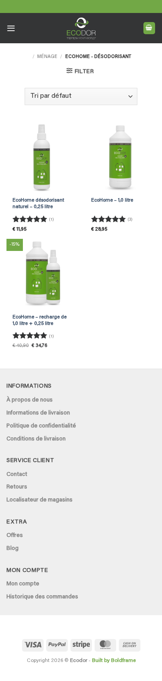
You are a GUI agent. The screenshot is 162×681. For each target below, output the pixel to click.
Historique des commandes (42, 597)
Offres (14, 536)
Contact (16, 475)
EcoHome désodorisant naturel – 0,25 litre (38, 203)
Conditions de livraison (36, 439)
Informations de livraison (38, 413)
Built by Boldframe (114, 660)
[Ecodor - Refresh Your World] (81, 30)
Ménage (47, 57)
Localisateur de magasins (39, 500)
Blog (12, 549)
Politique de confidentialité (41, 426)
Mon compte (22, 584)
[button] (11, 28)
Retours (16, 487)
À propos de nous (29, 400)
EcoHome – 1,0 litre (112, 200)
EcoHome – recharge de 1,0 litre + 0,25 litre (40, 320)
